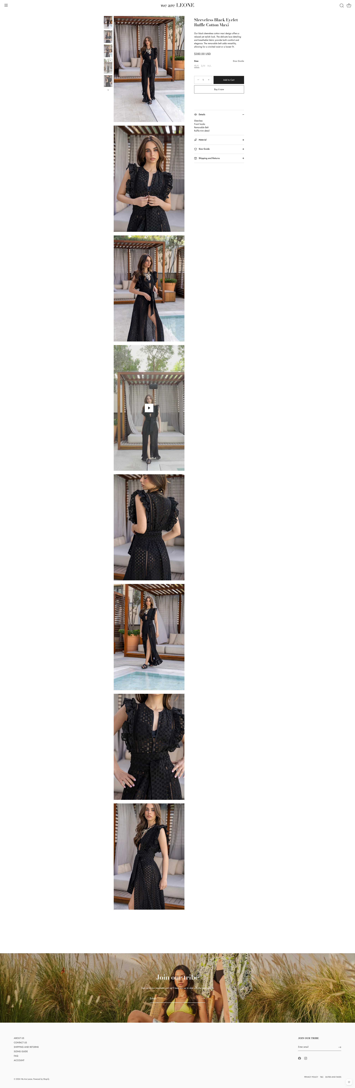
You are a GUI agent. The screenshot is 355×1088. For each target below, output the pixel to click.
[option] (108, 23)
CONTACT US (20, 1042)
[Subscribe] (203, 998)
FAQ (16, 1055)
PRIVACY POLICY (311, 1077)
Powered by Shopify (41, 1079)
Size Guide (238, 61)
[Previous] (108, 13)
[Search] (342, 6)
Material (202, 139)
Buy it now (219, 89)
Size (219, 61)
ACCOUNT (19, 1060)
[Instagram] (305, 1058)
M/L (209, 66)
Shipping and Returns (209, 158)
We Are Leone (26, 1079)
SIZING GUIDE (21, 1051)
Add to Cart (228, 79)
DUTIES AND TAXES (333, 1077)
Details (201, 114)
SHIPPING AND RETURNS (26, 1047)
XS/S (196, 66)
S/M (203, 66)
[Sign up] (339, 1047)
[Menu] (6, 5)
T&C (321, 1077)
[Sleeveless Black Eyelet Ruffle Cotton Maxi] (108, 22)
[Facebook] (299, 1058)
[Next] (108, 90)
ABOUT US (19, 1038)
